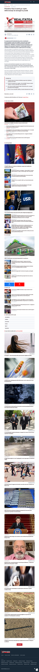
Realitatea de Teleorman (4, 662)
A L (11, 34)
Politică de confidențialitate (15, 655)
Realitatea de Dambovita (12, 664)
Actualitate (7, 6)
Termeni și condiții (7, 655)
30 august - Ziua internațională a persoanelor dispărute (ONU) (18, 355)
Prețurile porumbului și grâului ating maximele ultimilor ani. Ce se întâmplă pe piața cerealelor (22, 267)
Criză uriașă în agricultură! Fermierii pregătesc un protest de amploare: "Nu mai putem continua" (17, 615)
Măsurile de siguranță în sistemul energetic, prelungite (22, 270)
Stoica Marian (32, 353)
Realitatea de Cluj (31, 430)
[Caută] (31, 2)
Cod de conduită (22, 655)
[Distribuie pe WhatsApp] (31, 34)
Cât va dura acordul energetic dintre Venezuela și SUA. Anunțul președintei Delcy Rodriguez (20, 87)
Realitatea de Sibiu (26, 664)
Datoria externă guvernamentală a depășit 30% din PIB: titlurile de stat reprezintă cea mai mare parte (22, 295)
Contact (2, 655)
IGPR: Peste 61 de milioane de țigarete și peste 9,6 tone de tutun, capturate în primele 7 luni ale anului (18, 511)
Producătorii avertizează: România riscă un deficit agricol (18, 137)
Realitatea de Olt (11, 662)
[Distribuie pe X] (34, 34)
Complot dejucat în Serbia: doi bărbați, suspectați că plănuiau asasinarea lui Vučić (20, 81)
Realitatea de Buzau (34, 662)
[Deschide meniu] (34, 2)
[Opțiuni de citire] (37, 670)
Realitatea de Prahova (27, 662)
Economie (6, 124)
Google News (25, 97)
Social (7, 132)
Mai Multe (19, 644)
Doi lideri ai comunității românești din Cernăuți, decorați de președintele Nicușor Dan (22, 231)
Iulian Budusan (32, 404)
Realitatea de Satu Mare (4, 664)
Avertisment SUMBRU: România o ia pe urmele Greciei (15, 123)
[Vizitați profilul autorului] (5, 35)
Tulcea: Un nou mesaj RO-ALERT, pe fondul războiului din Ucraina (20, 89)
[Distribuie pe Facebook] (29, 34)
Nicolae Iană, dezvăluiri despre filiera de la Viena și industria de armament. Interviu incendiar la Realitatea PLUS (22, 221)
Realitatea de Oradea (33, 664)
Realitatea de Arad (20, 664)
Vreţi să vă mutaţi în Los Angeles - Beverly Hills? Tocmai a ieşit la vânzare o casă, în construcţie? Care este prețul (20, 84)
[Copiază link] (27, 34)
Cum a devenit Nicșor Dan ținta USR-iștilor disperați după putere (18, 212)
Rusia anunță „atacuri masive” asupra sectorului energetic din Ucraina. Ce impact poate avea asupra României (22, 262)
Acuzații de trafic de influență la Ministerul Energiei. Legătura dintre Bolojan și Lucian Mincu (22, 185)
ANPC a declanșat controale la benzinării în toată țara (16, 258)
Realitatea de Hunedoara (18, 662)
